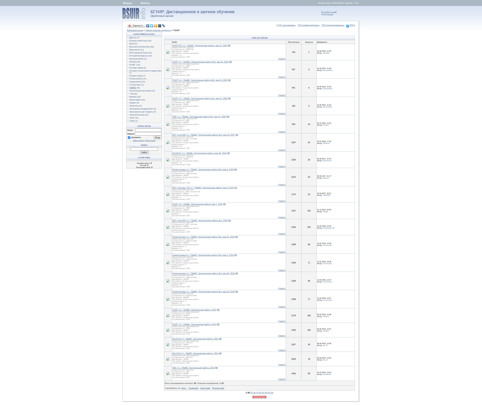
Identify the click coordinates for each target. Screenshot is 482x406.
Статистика (134, 85)
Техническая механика (140, 91)
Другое (132, 37)
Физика (132, 97)
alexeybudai (327, 70)
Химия (132, 103)
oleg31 (325, 212)
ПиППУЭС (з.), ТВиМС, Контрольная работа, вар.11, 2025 (199, 45)
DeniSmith (327, 374)
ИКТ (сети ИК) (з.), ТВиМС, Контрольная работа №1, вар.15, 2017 (203, 135)
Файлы (145, 3)
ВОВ (131, 44)
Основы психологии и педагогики (145, 71)
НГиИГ (132, 65)
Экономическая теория (140, 112)
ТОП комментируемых (308, 25)
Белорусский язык (138, 41)
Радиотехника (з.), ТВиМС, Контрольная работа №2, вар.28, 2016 (203, 273)
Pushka (326, 125)
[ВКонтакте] (148, 25)
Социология (135, 82)
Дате (183, 388)
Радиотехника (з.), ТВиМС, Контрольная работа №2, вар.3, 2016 (203, 255)
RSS (352, 25)
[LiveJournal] (164, 25)
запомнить (136, 137)
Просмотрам (218, 388)
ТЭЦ (131, 94)
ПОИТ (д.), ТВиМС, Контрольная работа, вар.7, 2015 (197, 204)
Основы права (136, 68)
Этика (132, 121)
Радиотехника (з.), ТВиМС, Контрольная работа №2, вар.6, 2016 (203, 169)
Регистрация (327, 14)
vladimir (326, 316)
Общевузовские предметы (158, 30)
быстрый (331, 12)
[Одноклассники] (156, 25)
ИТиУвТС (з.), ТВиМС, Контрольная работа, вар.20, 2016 (199, 153)
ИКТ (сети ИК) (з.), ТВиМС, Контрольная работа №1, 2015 (200, 220)
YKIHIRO (326, 195)
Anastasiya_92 (328, 228)
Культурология (136, 59)
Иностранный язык (138, 53)
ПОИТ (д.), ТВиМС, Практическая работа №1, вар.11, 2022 (200, 62)
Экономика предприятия (141, 109)
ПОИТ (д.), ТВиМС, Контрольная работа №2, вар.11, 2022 (199, 80)
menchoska (327, 245)
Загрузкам (205, 388)
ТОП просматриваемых (332, 25)
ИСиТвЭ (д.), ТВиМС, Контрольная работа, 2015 (195, 339)
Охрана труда (136, 76)
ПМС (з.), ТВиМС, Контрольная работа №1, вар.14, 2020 (199, 117)
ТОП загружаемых (287, 25)
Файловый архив (135, 30)
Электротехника (137, 115)
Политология (135, 79)
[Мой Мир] (160, 25)
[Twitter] (152, 25)
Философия (134, 100)
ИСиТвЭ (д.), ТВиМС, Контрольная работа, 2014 (195, 353)
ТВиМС (176, 30)
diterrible (326, 53)
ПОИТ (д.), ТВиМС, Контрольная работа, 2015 (194, 310)
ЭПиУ (132, 118)
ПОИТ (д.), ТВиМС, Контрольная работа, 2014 (194, 324)
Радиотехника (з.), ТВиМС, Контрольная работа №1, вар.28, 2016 (203, 291)
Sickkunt (326, 143)
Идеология (134, 50)
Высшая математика (139, 47)
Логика (132, 62)
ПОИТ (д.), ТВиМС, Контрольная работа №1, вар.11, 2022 (199, 98)
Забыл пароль (138, 140)
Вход (323, 12)
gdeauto (326, 178)
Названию (193, 388)
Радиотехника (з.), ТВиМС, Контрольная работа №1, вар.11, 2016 (203, 237)
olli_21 (325, 345)
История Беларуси (138, 56)
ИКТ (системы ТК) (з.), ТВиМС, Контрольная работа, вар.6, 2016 (203, 188)
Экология (133, 106)
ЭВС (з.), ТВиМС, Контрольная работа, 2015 (193, 368)
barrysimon (327, 161)
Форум (127, 3)
